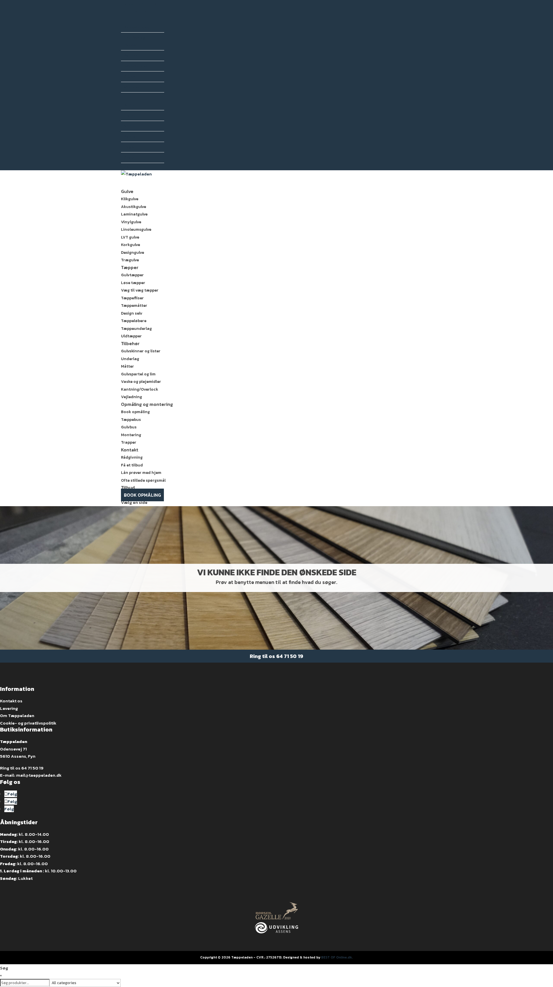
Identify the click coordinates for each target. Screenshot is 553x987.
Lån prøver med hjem (141, 473)
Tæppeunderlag (136, 329)
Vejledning (131, 397)
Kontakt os (11, 700)
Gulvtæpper (132, 275)
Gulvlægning (134, 11)
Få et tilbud (132, 465)
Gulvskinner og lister (140, 351)
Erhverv (129, 96)
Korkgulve (130, 245)
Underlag (130, 359)
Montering (131, 435)
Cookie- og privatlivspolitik (28, 723)
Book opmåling (135, 412)
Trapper (128, 442)
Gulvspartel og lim (138, 374)
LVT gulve (130, 237)
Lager (129, 147)
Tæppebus (131, 420)
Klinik (129, 126)
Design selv (131, 313)
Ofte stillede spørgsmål (143, 480)
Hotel (129, 115)
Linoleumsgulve (136, 229)
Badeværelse (136, 27)
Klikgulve (129, 199)
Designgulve (132, 252)
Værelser (132, 87)
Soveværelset (136, 66)
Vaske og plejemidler (141, 382)
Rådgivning (132, 457)
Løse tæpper (133, 283)
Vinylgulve (131, 222)
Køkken (131, 55)
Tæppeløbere (133, 321)
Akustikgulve (133, 207)
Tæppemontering (139, 4)
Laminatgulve (134, 214)
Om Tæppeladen (17, 715)
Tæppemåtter (134, 305)
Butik (129, 105)
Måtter (127, 366)
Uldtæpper (131, 336)
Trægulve (130, 260)
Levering (9, 708)
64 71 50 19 (289, 656)
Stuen (129, 76)
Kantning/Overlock (139, 389)
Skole (129, 157)
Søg (125, 167)
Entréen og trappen (133, 41)
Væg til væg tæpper (139, 290)
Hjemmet (130, 18)
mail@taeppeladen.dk (39, 775)
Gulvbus (129, 427)
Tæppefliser (132, 298)
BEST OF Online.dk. (337, 957)
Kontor (130, 136)
